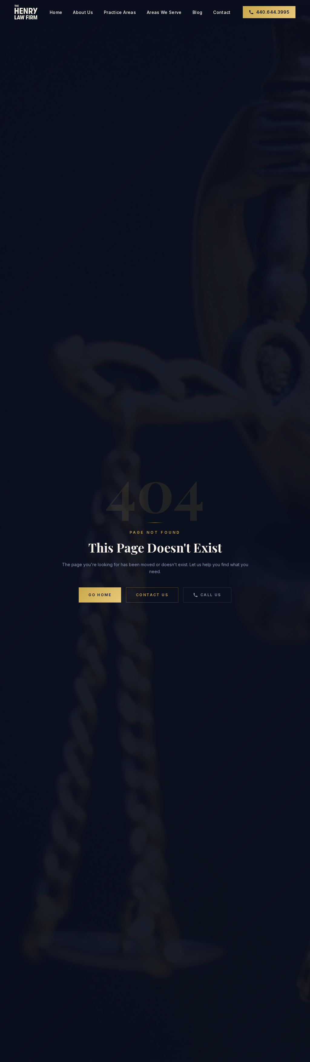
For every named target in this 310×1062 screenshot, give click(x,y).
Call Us (210, 595)
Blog (197, 12)
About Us (83, 12)
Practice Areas (120, 12)
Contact (221, 12)
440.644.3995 (272, 12)
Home (56, 12)
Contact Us (152, 595)
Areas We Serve (164, 12)
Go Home (99, 595)
